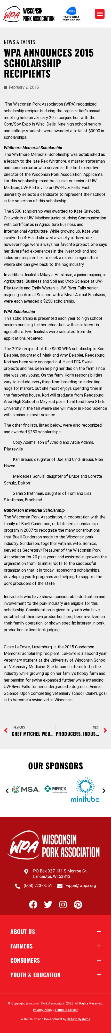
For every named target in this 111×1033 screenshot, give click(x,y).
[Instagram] (63, 904)
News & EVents (19, 42)
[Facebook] (33, 904)
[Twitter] (48, 904)
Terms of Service (66, 1010)
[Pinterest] (78, 904)
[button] (100, 14)
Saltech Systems (78, 1019)
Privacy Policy (42, 1010)
